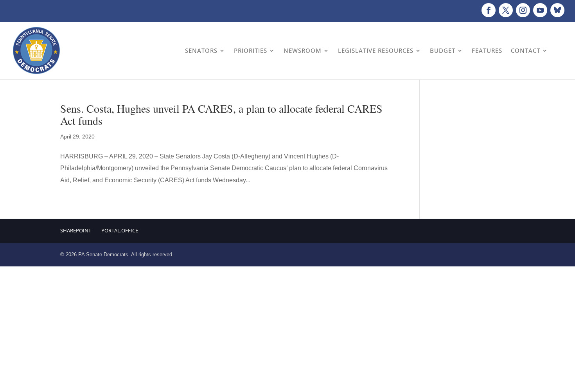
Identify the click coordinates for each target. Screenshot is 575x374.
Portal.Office (119, 230)
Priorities (250, 50)
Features (487, 50)
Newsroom (303, 50)
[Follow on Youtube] (540, 10)
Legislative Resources (375, 50)
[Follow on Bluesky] (557, 10)
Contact (525, 50)
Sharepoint (75, 230)
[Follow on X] (506, 10)
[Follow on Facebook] (489, 10)
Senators (201, 50)
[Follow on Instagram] (523, 10)
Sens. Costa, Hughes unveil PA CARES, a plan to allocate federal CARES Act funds (221, 114)
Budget (442, 50)
